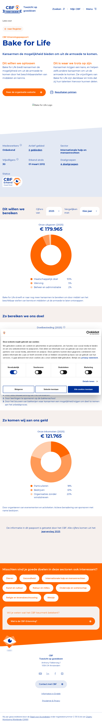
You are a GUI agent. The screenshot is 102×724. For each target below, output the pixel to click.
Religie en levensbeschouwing (21, 597)
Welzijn (51, 597)
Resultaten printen (65, 92)
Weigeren (19, 389)
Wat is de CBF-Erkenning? (24, 621)
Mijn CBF (75, 9)
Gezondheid (29, 578)
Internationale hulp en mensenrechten (65, 578)
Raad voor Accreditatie (40, 717)
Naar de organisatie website (21, 92)
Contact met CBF (48, 684)
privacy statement (89, 358)
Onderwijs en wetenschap (73, 588)
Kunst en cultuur (14, 588)
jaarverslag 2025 (50, 531)
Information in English (51, 694)
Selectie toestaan (51, 389)
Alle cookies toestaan (83, 389)
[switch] (38, 372)
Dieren (9, 578)
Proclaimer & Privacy (51, 701)
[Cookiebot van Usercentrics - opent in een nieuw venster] (88, 333)
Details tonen (88, 381)
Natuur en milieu (41, 588)
